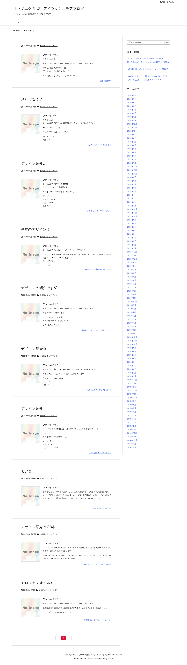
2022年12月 (132, 252)
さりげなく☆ (32, 99)
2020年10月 (132, 344)
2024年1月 (131, 205)
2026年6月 (131, 102)
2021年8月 (131, 309)
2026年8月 (131, 95)
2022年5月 (131, 277)
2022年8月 (131, 266)
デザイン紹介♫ (33, 163)
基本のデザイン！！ (37, 229)
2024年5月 (131, 191)
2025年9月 (131, 134)
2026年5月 (131, 106)
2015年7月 (131, 408)
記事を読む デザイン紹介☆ (99, 390)
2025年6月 (131, 145)
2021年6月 (131, 316)
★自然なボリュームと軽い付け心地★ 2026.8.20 (147, 76)
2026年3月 (131, 113)
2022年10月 (132, 259)
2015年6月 (131, 412)
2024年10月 (132, 174)
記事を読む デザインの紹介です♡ (96, 330)
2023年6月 (131, 230)
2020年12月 (132, 337)
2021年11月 (132, 298)
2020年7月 (131, 355)
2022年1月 (131, 291)
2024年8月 (131, 181)
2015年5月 (131, 415)
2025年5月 (131, 149)
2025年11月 (132, 127)
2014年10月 (132, 440)
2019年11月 (132, 383)
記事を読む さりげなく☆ (100, 145)
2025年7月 (131, 142)
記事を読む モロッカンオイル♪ (97, 620)
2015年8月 (131, 405)
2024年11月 (132, 170)
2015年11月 (132, 394)
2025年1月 (131, 163)
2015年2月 (131, 426)
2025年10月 (132, 131)
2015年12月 (132, 390)
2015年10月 (132, 397)
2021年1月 (131, 333)
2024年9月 (131, 177)
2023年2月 (131, 245)
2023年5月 (131, 234)
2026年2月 (131, 117)
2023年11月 (132, 213)
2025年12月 (132, 124)
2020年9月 (131, 348)
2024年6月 (131, 188)
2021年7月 (131, 312)
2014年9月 (131, 444)
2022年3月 (131, 284)
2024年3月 (131, 198)
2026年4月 (131, 110)
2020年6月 (131, 358)
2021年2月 (131, 330)
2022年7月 (131, 269)
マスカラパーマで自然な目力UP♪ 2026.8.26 (145, 58)
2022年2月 (131, 287)
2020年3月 (131, 369)
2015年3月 (131, 422)
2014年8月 (131, 447)
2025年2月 (131, 159)
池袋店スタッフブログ (48, 46)
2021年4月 (131, 323)
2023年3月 (131, 241)
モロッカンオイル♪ (36, 583)
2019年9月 (131, 387)
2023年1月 (131, 248)
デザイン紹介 (32, 408)
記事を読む (104, 81)
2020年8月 (131, 351)
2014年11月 (132, 437)
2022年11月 (132, 255)
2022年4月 (131, 280)
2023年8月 (131, 223)
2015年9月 (131, 401)
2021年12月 (132, 294)
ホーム (18, 31)
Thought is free (107, 659)
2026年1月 (131, 120)
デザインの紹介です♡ (39, 288)
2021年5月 (131, 319)
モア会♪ (27, 471)
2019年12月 (132, 380)
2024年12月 (132, 166)
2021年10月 (132, 301)
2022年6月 (131, 273)
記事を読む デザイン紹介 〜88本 (96, 564)
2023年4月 (131, 237)
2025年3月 (131, 156)
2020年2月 (131, 373)
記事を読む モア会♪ (102, 508)
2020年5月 (131, 362)
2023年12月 (132, 209)
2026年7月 (131, 99)
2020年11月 (132, 341)
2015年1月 (131, 429)
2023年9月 (131, 220)
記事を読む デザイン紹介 (100, 453)
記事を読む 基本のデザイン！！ (97, 269)
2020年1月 (131, 376)
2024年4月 (131, 195)
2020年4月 (131, 365)
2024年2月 (131, 202)
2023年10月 (132, 216)
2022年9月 (131, 262)
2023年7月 (131, 227)
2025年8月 (131, 138)
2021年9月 (131, 305)
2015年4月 (131, 419)
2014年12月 (132, 433)
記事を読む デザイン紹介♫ (99, 211)
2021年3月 (131, 326)
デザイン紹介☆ (34, 349)
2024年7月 (131, 184)
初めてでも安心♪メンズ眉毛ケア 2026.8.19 (145, 80)
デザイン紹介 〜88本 (38, 527)
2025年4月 (131, 152)
